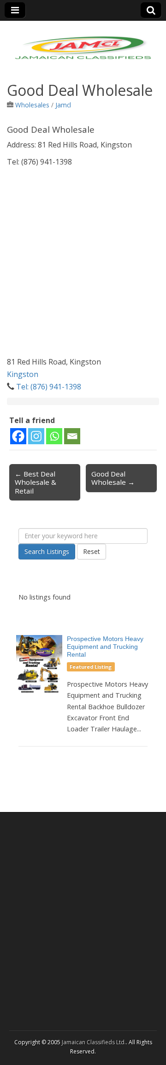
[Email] (72, 436)
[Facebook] (18, 436)
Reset (91, 551)
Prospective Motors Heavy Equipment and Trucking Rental (105, 646)
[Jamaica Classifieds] (83, 42)
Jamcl (63, 104)
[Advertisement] (83, 273)
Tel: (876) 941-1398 (48, 387)
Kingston (22, 374)
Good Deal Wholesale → (113, 478)
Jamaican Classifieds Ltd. (94, 1042)
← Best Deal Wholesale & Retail (35, 482)
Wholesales (32, 104)
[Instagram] (36, 436)
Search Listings (46, 551)
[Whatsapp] (54, 436)
